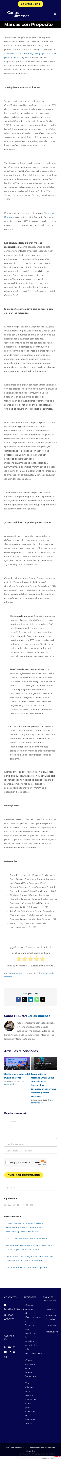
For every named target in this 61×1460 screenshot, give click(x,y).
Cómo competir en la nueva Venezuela (26, 1238)
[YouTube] (18, 1205)
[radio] (19, 959)
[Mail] (31, 1205)
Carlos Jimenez (15, 973)
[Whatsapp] (5, 1205)
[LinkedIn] (9, 1205)
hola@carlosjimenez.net (17, 1309)
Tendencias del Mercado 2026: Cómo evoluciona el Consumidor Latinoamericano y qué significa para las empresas (43, 1085)
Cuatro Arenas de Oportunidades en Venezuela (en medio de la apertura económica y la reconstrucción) (25, 1227)
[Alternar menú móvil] (55, 13)
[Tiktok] (23, 1205)
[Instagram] (14, 1205)
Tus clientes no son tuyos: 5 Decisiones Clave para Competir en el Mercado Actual (30, 1403)
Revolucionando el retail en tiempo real (26, 1267)
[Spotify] (27, 1205)
